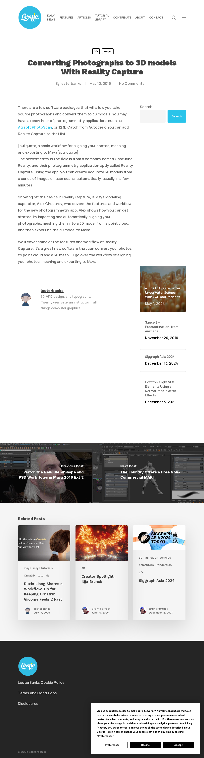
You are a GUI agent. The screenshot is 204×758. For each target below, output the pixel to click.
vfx (141, 572)
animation (151, 557)
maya (108, 51)
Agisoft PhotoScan (35, 127)
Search (146, 106)
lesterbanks (71, 83)
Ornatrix (29, 575)
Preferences (112, 745)
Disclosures (28, 703)
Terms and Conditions (37, 693)
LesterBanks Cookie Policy (41, 682)
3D (96, 51)
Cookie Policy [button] (105, 732)
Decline (145, 745)
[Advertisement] (163, 194)
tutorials (43, 575)
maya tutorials (43, 568)
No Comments (131, 83)
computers (146, 565)
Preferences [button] (105, 736)
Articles (165, 557)
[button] (184, 18)
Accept (178, 745)
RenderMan (164, 565)
